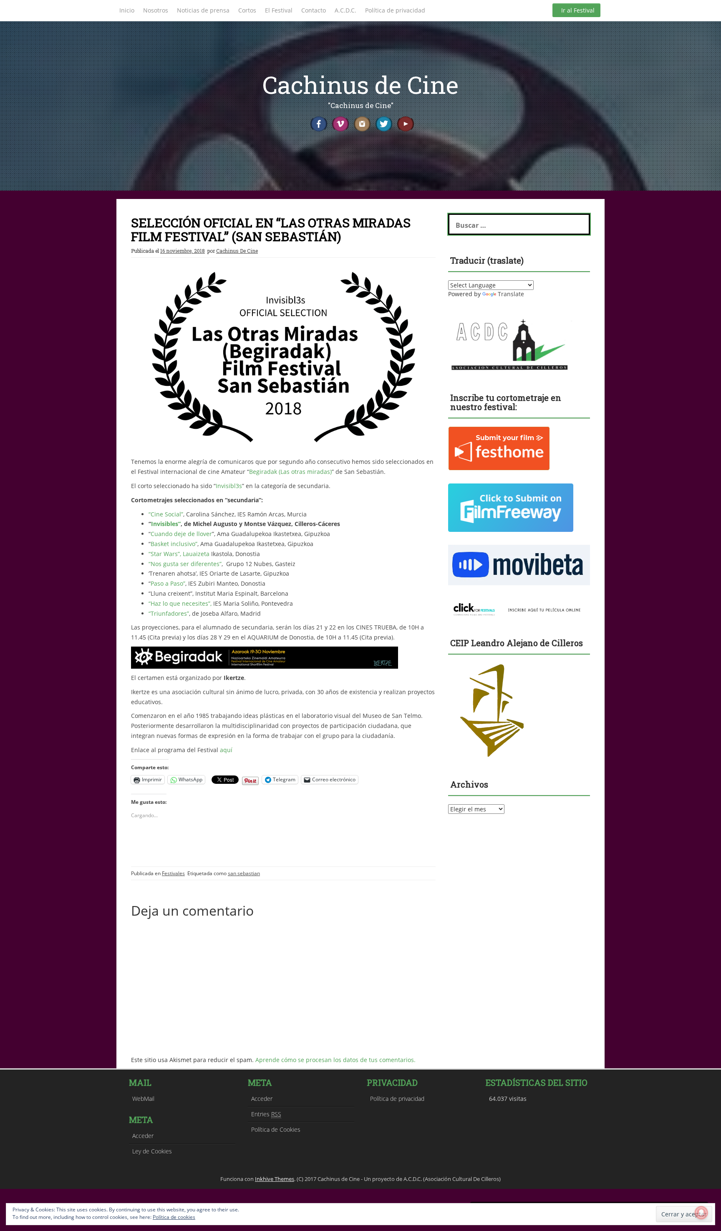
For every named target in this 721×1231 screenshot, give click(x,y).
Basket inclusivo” (174, 544)
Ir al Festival (578, 10)
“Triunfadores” (169, 613)
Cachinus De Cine (237, 250)
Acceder (143, 1136)
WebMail (143, 1099)
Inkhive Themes (274, 1179)
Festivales (173, 873)
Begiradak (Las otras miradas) (290, 472)
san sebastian (244, 873)
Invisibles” (166, 524)
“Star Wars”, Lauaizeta (179, 554)
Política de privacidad (395, 10)
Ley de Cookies (152, 1151)
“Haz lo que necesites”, (181, 603)
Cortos (247, 10)
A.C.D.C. (345, 10)
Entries (266, 1114)
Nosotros (155, 10)
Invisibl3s (229, 486)
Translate (511, 294)
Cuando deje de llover (181, 534)
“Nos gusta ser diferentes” (185, 564)
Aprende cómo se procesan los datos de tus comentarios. (335, 1060)
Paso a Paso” (168, 583)
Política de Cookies (275, 1129)
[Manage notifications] (701, 1212)
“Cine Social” (166, 514)
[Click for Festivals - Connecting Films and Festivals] (519, 608)
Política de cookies (174, 1217)
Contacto (313, 10)
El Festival (278, 10)
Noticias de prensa (203, 10)
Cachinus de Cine (360, 84)
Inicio (126, 10)
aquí (226, 750)
